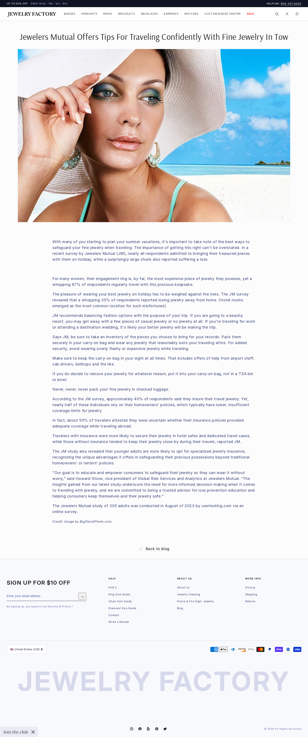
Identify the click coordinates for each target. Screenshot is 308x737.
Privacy (250, 587)
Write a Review (119, 621)
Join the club (15, 731)
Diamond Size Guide (122, 608)
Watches (191, 13)
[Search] (276, 13)
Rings (107, 13)
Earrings (171, 13)
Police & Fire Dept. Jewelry (195, 601)
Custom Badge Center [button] (222, 13)
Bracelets (126, 13)
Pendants (89, 13)
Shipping (251, 594)
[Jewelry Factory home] (32, 14)
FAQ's (113, 587)
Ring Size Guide (119, 594)
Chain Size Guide (120, 601)
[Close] (33, 732)
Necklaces (149, 13)
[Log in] (286, 13)
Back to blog (158, 549)
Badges (70, 13)
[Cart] (296, 13)
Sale (250, 13)
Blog (180, 608)
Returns (250, 601)
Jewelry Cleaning (188, 594)
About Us (183, 587)
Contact (114, 615)
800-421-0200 (291, 3)
